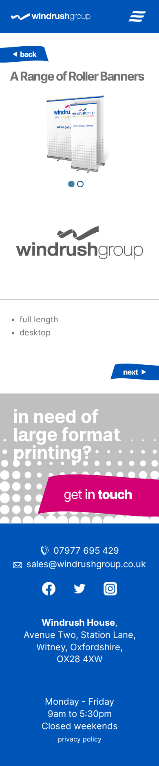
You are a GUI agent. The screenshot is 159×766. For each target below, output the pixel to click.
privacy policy (80, 739)
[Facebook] (48, 588)
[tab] (71, 184)
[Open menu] (137, 16)
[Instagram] (110, 588)
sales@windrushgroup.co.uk (86, 564)
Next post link (134, 372)
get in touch (98, 495)
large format (24, 54)
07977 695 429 (86, 550)
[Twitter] (79, 588)
